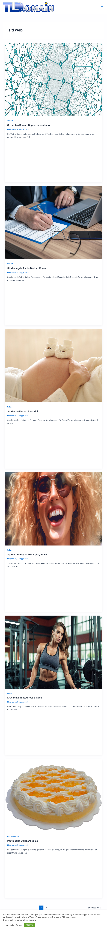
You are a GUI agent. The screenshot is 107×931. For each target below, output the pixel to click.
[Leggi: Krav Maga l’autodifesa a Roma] (54, 652)
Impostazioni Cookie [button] (13, 925)
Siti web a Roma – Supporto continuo (28, 125)
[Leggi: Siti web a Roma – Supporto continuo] (54, 79)
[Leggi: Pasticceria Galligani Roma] (54, 795)
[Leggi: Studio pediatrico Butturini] (54, 365)
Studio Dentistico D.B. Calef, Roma (27, 554)
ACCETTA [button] (30, 925)
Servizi (10, 121)
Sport (9, 693)
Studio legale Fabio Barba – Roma (26, 268)
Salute (9, 407)
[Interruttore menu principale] (101, 7)
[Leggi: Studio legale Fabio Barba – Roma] (54, 222)
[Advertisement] (53, 160)
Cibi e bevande (13, 836)
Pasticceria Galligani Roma (22, 840)
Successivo (94, 907)
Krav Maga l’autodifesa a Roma (24, 697)
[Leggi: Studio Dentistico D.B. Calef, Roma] (54, 509)
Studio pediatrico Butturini (22, 411)
